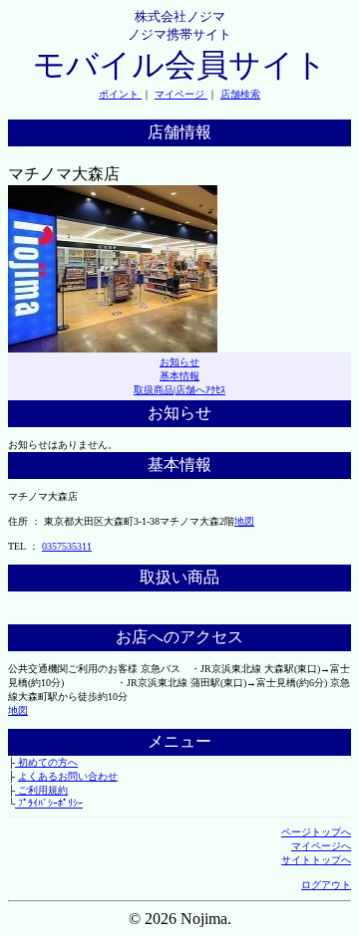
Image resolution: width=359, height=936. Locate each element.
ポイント (120, 94)
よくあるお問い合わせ (68, 776)
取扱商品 (154, 389)
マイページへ (321, 845)
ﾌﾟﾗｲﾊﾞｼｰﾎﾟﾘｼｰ (49, 803)
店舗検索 (240, 94)
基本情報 (179, 375)
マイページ (181, 94)
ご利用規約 (41, 790)
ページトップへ (316, 831)
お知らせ (179, 361)
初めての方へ (46, 762)
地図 (244, 521)
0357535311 (67, 546)
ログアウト (326, 884)
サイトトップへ (316, 859)
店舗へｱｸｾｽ (200, 389)
